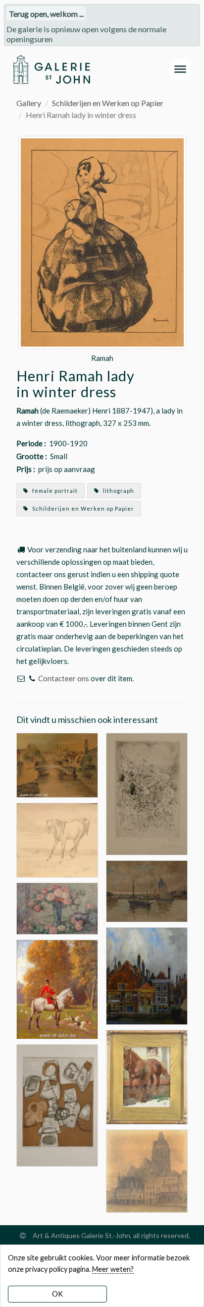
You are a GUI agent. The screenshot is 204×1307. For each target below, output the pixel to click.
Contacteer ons (63, 678)
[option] (102, 251)
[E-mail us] (21, 678)
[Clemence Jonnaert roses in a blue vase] (57, 907)
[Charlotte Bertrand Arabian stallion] (57, 839)
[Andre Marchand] (57, 988)
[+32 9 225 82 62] (32, 678)
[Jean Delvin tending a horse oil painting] (146, 1076)
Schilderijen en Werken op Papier (107, 103)
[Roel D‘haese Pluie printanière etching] (146, 792)
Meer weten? (113, 1269)
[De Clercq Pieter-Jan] (146, 889)
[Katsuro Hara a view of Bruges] (57, 764)
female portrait (54, 490)
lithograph (118, 490)
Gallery (28, 103)
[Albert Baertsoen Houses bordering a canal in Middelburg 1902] (146, 975)
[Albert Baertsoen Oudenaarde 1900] (146, 1170)
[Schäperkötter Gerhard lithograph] (57, 1104)
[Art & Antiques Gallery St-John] (51, 69)
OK (57, 1294)
